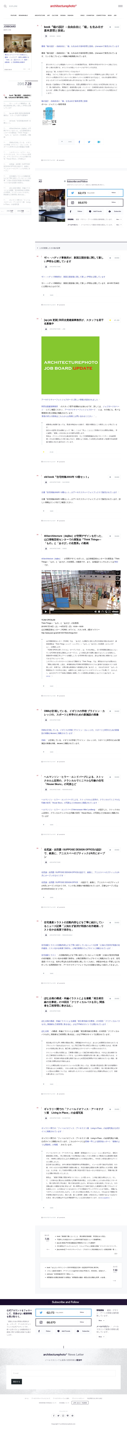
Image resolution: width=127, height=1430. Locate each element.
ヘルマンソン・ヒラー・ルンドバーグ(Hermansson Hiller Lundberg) (68, 809)
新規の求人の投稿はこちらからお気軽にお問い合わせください (67, 416)
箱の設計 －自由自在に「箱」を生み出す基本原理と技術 (64, 101)
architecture (55, 267)
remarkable (67, 789)
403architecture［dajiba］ (51, 558)
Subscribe (117, 211)
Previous (25, 69)
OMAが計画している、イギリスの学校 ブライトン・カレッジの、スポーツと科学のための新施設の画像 (18, 144)
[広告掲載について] (59, 181)
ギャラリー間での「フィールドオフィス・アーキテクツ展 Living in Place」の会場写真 (17, 202)
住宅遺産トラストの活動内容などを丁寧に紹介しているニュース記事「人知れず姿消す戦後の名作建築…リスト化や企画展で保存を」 (17, 179)
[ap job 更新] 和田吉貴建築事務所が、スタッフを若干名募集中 (17, 114)
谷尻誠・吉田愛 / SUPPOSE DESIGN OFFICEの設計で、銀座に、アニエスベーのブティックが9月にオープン (17, 167)
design (52, 36)
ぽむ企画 (45, 1031)
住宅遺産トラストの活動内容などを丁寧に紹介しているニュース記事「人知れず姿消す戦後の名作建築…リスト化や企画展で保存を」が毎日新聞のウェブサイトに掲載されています (80, 946)
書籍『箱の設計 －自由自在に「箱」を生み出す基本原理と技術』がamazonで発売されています (80, 46)
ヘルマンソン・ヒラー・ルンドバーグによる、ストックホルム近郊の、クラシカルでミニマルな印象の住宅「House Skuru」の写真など (17, 155)
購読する (16, 1382)
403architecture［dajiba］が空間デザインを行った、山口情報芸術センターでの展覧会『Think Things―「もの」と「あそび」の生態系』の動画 (17, 132)
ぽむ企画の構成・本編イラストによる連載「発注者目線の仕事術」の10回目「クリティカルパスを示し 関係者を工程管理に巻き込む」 (17, 191)
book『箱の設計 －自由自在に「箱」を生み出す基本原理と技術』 (17, 96)
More (117, 219)
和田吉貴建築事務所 (49, 406)
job (63, 329)
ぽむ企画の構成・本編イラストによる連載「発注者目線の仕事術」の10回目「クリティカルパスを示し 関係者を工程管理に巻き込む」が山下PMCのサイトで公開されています (80, 1022)
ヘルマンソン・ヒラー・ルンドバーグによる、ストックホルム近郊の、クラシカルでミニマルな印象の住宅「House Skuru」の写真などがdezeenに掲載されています (80, 801)
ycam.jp (48, 676)
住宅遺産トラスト (48, 955)
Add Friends (97, 211)
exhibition (66, 1118)
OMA (43, 740)
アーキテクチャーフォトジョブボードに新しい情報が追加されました (69, 399)
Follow (114, 192)
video (64, 548)
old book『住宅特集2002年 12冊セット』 (17, 122)
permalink (61, 160)
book (59, 36)
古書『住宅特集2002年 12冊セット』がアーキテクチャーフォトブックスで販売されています (79, 492)
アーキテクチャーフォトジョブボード (80, 409)
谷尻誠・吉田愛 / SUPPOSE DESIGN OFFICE (59, 882)
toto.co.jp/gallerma (104, 1198)
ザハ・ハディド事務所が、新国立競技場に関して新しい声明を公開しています (17, 105)
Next (29, 69)
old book (66, 482)
